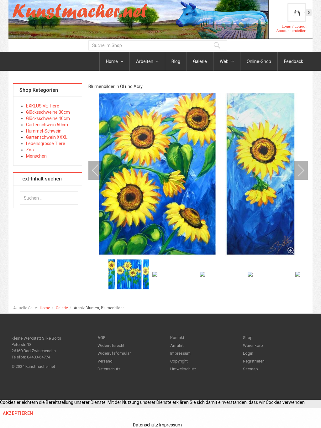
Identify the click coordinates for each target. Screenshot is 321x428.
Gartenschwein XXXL (46, 137)
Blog (175, 61)
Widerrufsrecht (110, 345)
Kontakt (177, 337)
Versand (105, 361)
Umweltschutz (183, 369)
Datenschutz (108, 369)
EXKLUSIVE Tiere (42, 105)
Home (112, 61)
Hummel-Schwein (43, 130)
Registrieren (254, 361)
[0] (296, 12)
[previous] (99, 170)
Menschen (36, 156)
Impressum (180, 353)
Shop (248, 337)
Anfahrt (177, 345)
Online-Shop (259, 61)
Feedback (293, 61)
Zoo (30, 149)
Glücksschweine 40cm (48, 118)
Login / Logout (294, 26)
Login (248, 353)
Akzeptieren (18, 413)
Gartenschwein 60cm (47, 124)
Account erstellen (291, 31)
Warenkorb (253, 345)
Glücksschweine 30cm (48, 112)
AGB (101, 337)
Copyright (179, 361)
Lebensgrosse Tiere (45, 143)
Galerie (200, 61)
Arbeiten (145, 61)
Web (224, 61)
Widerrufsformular (114, 353)
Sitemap (250, 369)
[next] (297, 170)
